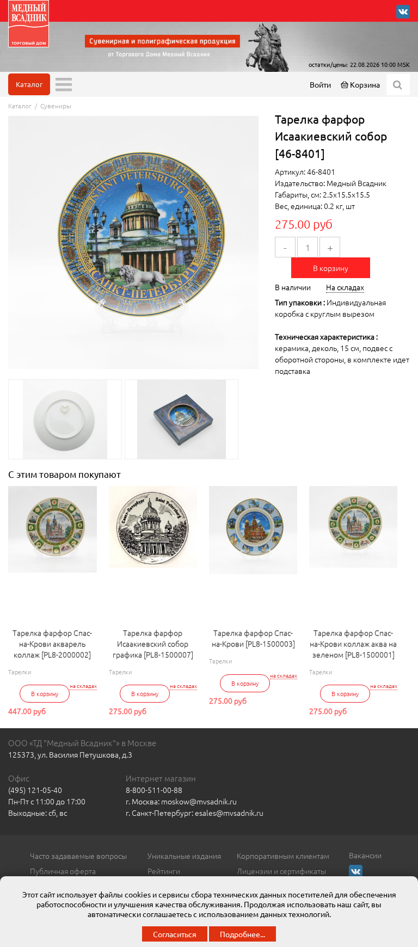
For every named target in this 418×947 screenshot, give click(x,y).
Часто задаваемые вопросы (78, 855)
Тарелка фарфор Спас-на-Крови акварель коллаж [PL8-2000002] (52, 643)
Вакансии (365, 855)
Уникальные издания (184, 855)
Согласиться (174, 934)
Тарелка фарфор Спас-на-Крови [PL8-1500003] (253, 638)
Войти (320, 84)
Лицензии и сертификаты (281, 870)
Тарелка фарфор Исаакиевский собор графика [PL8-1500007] (153, 643)
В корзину (330, 267)
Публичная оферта (63, 870)
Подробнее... (242, 934)
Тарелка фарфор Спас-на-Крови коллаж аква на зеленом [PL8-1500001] (353, 643)
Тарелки (19, 671)
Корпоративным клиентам (283, 855)
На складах (345, 286)
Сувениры (55, 105)
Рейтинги (163, 870)
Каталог (29, 84)
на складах (83, 686)
